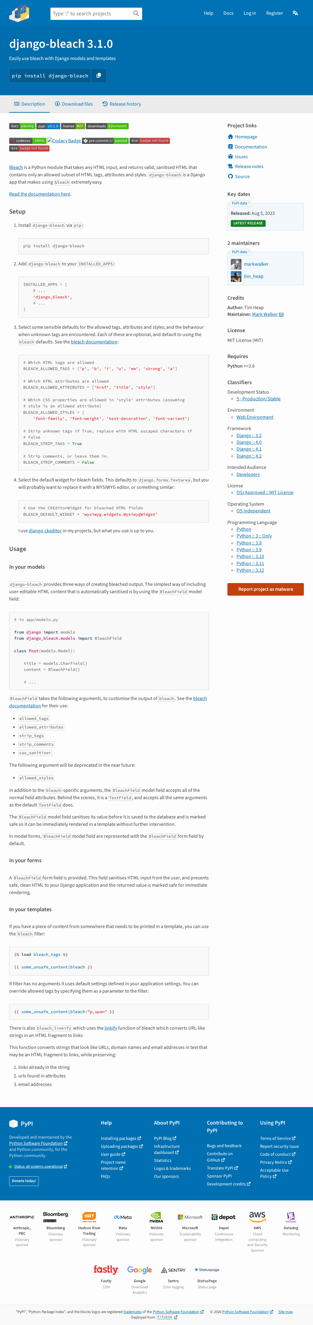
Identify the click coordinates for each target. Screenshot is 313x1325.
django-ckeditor (45, 530)
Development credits (226, 1184)
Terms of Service (275, 1138)
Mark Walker (265, 314)
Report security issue (279, 1146)
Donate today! (24, 1181)
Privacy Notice (273, 1162)
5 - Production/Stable (259, 398)
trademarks (132, 1312)
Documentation (251, 147)
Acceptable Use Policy (274, 1173)
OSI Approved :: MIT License (265, 492)
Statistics (162, 1160)
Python (244, 529)
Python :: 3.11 (250, 563)
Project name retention (113, 1165)
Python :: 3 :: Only (254, 536)
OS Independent (253, 510)
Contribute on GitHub (220, 1157)
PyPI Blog (162, 1138)
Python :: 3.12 (250, 570)
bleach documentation (94, 342)
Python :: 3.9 (249, 549)
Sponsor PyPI (219, 1176)
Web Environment (255, 417)
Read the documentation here (39, 194)
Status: (38, 1166)
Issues (241, 156)
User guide (110, 1154)
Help (208, 13)
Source (242, 176)
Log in (250, 13)
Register (274, 13)
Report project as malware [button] (265, 589)
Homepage (246, 136)
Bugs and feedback (224, 1146)
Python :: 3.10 (250, 556)
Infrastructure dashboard (167, 1149)
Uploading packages (119, 1146)
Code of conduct (275, 1154)
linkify (111, 1028)
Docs (228, 13)
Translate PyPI (220, 1168)
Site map (285, 1312)
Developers (248, 474)
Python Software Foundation (36, 1143)
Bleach (16, 167)
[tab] (29, 104)
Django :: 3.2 (249, 435)
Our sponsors (166, 1176)
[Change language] (296, 13)
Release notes (249, 166)
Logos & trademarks (172, 1168)
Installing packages (118, 1138)
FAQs (105, 1176)
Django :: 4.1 (249, 449)
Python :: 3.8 (249, 543)
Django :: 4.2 (249, 456)
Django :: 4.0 (249, 442)
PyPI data (239, 203)
